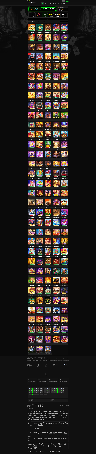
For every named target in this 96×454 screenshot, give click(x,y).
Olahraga (53, 4)
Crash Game (56, 4)
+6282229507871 (56, 365)
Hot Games (40, 4)
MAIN (32, 27)
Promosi (38, 364)
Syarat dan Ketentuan (29, 367)
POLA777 (66, 364)
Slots (42, 4)
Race (45, 367)
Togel (50, 4)
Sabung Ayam (66, 4)
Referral (38, 366)
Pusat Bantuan (28, 366)
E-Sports (64, 4)
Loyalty (38, 365)
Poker (61, 4)
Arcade (58, 4)
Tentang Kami (28, 364)
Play (37, 9)
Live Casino (45, 4)
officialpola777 (56, 364)
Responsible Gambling (29, 365)
